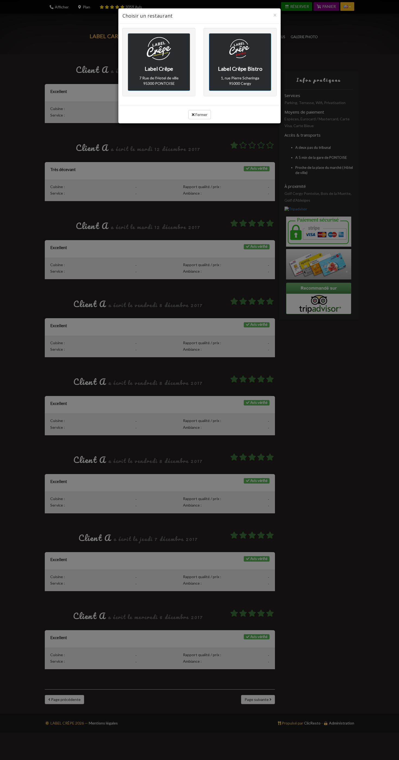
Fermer (201, 114)
